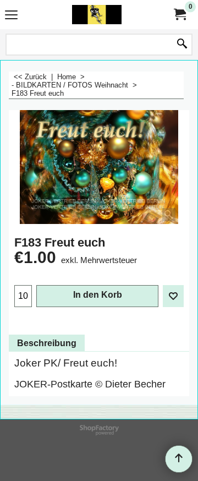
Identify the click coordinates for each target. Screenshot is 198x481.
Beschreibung (46, 343)
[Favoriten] (173, 296)
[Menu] (11, 15)
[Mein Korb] (179, 14)
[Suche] (182, 45)
